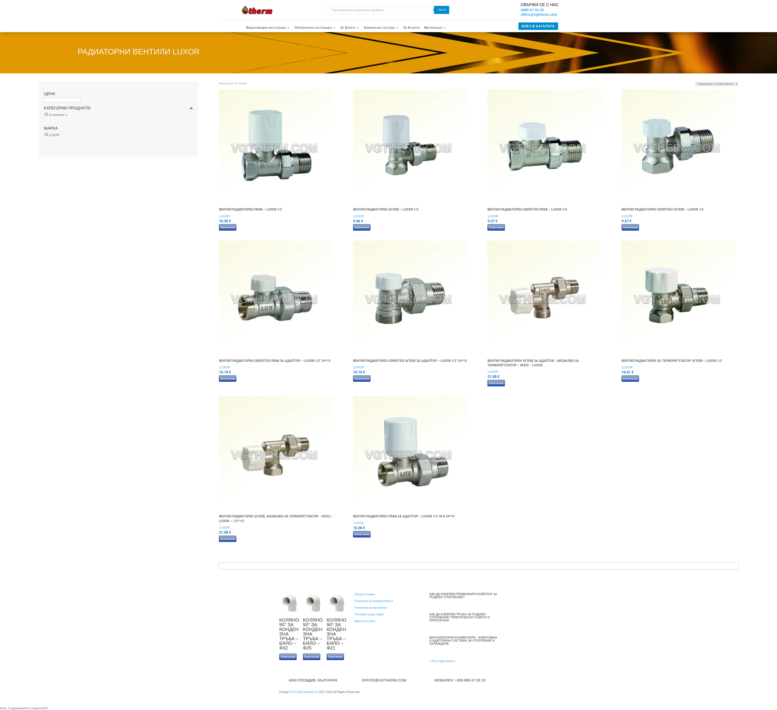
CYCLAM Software (302, 692)
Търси (441, 9)
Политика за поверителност (373, 601)
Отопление (56, 115)
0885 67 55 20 (532, 10)
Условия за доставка (368, 614)
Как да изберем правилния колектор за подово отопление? (463, 595)
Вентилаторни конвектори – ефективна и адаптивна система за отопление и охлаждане (463, 640)
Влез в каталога (538, 26)
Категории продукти (67, 108)
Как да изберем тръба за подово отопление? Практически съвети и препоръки (459, 617)
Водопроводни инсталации (266, 28)
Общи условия (364, 594)
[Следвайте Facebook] (494, 693)
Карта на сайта (364, 621)
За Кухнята (411, 28)
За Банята (348, 28)
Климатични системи (379, 28)
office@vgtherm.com (539, 15)
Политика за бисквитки (370, 607)
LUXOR (54, 135)
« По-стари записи (442, 661)
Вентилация (433, 28)
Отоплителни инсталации (313, 28)
